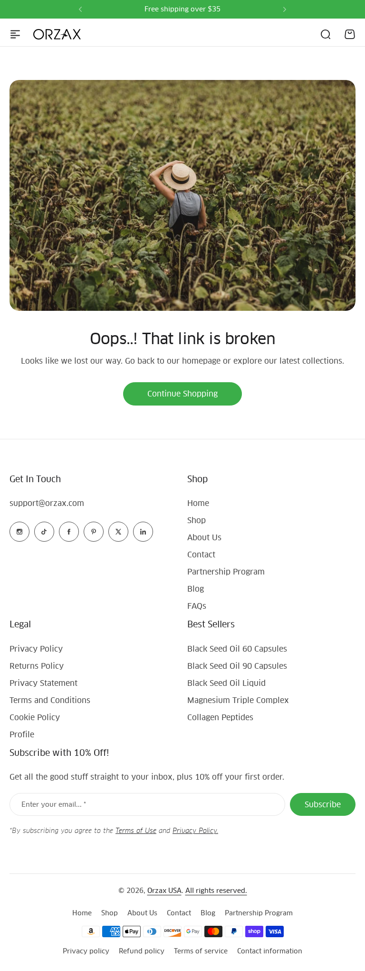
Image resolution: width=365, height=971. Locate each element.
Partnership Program (226, 572)
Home (198, 503)
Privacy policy (86, 951)
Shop (196, 520)
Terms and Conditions (50, 700)
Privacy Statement (43, 683)
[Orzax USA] (57, 34)
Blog (195, 589)
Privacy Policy (36, 649)
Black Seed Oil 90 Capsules (237, 666)
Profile (22, 735)
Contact (201, 555)
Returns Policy (37, 666)
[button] (80, 9)
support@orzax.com (47, 503)
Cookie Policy (35, 718)
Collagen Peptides (220, 718)
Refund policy (141, 951)
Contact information (269, 951)
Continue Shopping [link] (182, 394)
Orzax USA (164, 890)
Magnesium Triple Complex (238, 700)
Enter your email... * (53, 804)
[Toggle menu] (15, 34)
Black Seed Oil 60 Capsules (237, 649)
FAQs (196, 606)
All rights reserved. (216, 890)
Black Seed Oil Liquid (226, 683)
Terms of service (201, 951)
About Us (204, 538)
